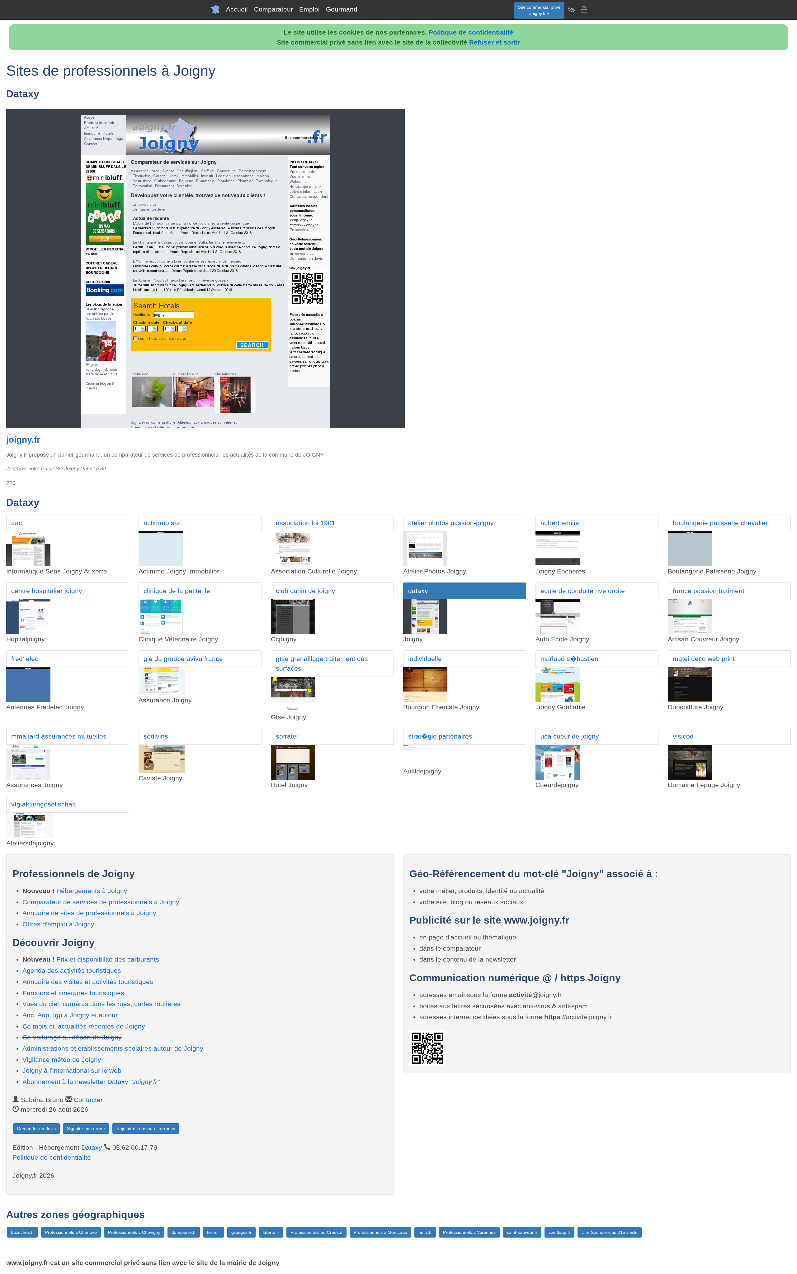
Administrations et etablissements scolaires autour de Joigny (112, 1048)
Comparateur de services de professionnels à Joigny (100, 902)
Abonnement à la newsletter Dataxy (90, 1081)
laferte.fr (271, 1232)
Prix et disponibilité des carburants (107, 959)
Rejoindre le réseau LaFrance (145, 1128)
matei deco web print (704, 658)
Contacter (88, 1099)
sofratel (287, 736)
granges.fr (241, 1232)
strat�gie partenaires (440, 736)
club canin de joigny (305, 590)
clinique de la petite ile (177, 590)
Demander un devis (36, 1128)
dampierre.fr (184, 1232)
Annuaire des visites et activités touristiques (87, 981)
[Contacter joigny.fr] (584, 9)
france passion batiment (708, 590)
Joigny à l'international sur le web (71, 1070)
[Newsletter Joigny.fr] (571, 9)
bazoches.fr (22, 1232)
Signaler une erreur (86, 1128)
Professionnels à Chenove (71, 1232)
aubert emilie (559, 522)
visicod (683, 736)
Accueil (237, 9)
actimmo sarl (163, 522)
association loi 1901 (305, 522)
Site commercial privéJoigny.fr (539, 10)
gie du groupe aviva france (183, 658)
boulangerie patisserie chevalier (720, 522)
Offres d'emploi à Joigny (58, 924)
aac (16, 522)
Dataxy (91, 1147)
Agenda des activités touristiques (71, 970)
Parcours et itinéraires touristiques (73, 992)
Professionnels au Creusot (316, 1232)
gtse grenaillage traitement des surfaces (322, 663)
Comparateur (273, 9)
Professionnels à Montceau (380, 1232)
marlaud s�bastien (569, 658)
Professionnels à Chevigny (134, 1232)
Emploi (309, 9)
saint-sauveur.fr (522, 1232)
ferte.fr (213, 1232)
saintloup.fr (559, 1232)
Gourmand (341, 9)
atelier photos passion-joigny (451, 522)
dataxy (418, 590)
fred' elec (24, 658)
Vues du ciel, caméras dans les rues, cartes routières (101, 1003)
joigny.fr (23, 439)
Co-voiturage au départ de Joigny (72, 1037)
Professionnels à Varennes (469, 1232)
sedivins (156, 736)
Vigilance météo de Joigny (61, 1059)
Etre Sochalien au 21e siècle (610, 1232)
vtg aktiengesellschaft (43, 804)
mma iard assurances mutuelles (58, 736)
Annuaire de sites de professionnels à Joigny (89, 912)
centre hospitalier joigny (46, 590)
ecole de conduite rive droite (582, 590)
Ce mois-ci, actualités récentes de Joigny (83, 1026)
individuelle (425, 658)
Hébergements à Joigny (91, 890)
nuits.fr (425, 1232)
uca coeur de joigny (569, 736)
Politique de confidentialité (471, 32)
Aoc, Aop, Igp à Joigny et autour (70, 1015)
